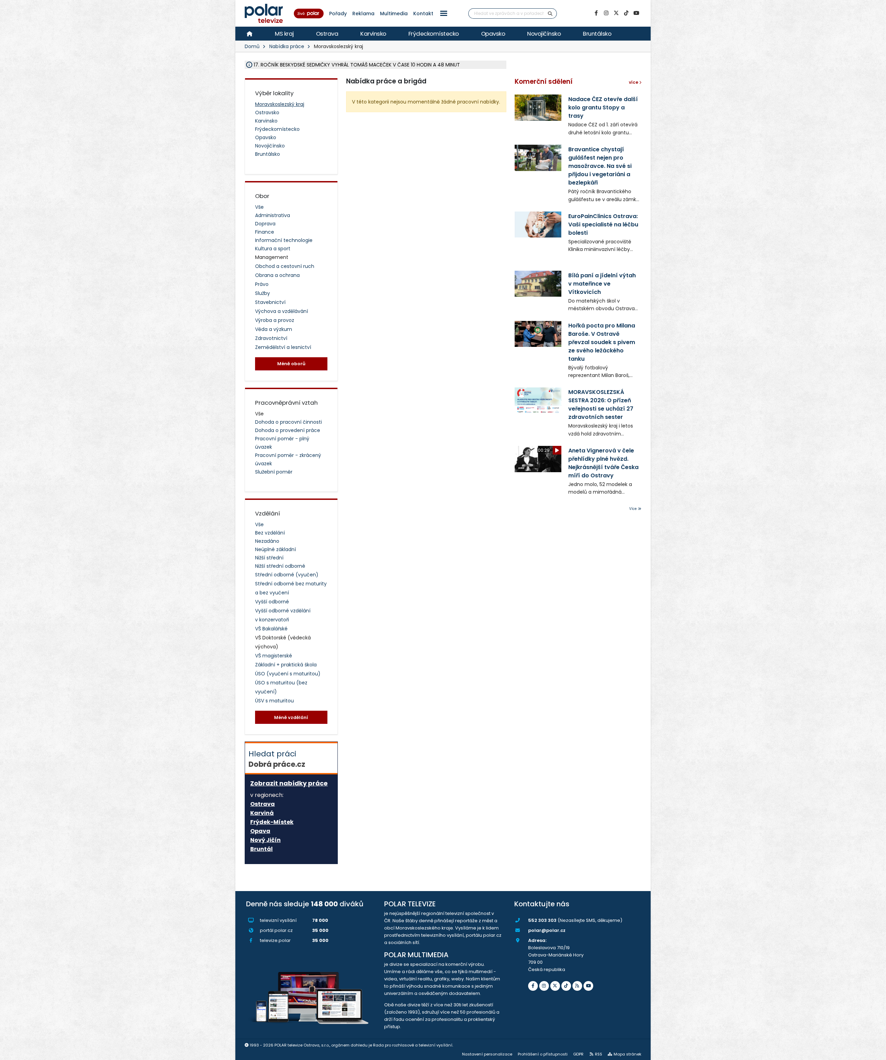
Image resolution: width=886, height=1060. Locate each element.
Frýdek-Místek (271, 822)
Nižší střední (269, 557)
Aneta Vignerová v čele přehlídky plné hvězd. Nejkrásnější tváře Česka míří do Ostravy (603, 463)
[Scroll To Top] (874, 1052)
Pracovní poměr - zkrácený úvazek (288, 459)
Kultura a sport (272, 248)
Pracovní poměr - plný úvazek (282, 442)
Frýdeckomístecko (433, 33)
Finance (264, 231)
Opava (260, 831)
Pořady (338, 13)
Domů (252, 46)
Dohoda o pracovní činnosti (288, 422)
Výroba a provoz (274, 320)
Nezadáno (267, 541)
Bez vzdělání (270, 532)
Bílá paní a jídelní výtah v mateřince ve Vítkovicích (602, 283)
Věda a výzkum (273, 329)
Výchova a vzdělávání (281, 311)
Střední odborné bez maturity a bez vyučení (291, 588)
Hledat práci (276, 758)
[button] (443, 13)
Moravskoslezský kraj (279, 104)
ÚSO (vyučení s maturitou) (287, 673)
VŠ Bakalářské (271, 628)
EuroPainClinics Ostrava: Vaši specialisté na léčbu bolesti (603, 224)
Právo (262, 284)
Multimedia (394, 13)
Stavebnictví (270, 302)
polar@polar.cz (547, 930)
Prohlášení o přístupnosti (543, 1054)
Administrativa (272, 215)
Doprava (265, 223)
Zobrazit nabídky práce (289, 783)
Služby (262, 293)
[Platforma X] (616, 13)
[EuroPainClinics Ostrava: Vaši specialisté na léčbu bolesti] (538, 224)
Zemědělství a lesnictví (283, 347)
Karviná (262, 813)
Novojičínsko (544, 33)
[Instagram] (606, 13)
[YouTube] (636, 13)
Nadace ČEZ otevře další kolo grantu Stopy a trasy (603, 107)
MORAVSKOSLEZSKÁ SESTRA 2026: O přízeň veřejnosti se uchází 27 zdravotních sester (600, 404)
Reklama (363, 13)
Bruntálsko (597, 33)
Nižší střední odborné (280, 566)
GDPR (578, 1054)
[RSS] (577, 986)
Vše (259, 207)
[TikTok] (626, 13)
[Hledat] (550, 13)
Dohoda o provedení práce (287, 430)
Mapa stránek (627, 1054)
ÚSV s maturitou (274, 700)
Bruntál (261, 849)
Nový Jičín (265, 840)
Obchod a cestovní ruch (284, 266)
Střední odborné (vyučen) (286, 574)
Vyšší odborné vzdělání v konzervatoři (282, 615)
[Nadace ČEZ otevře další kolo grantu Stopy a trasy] (538, 107)
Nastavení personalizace (487, 1054)
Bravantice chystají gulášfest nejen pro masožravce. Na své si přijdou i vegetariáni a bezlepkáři (600, 166)
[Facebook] (596, 13)
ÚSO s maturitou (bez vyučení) (281, 687)
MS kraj (284, 33)
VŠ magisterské (273, 655)
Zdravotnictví (271, 338)
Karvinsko (373, 33)
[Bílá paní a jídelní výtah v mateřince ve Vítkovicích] (538, 284)
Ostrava (327, 33)
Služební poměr (273, 471)
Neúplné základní (275, 549)
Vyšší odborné (272, 601)
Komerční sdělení (543, 81)
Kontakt (423, 13)
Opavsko (493, 33)
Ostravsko (267, 112)
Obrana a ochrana (277, 275)
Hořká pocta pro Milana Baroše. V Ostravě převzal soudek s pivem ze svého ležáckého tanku (601, 342)
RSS (598, 1054)
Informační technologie (284, 240)
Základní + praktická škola (286, 664)
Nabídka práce (286, 46)
